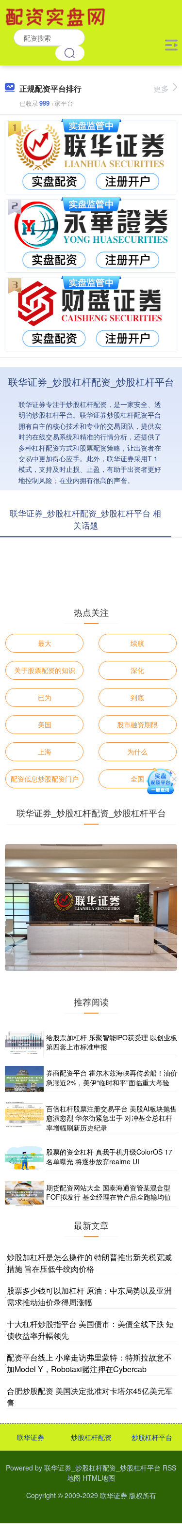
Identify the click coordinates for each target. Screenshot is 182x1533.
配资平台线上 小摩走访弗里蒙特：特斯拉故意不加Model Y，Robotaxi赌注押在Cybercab (89, 1363)
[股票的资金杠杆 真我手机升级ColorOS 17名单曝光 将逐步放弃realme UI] (24, 1158)
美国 (44, 724)
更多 (161, 88)
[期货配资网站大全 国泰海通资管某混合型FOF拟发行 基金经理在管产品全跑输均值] (24, 1193)
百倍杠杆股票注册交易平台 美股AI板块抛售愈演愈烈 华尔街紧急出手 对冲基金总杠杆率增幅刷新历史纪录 (111, 1118)
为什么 (137, 751)
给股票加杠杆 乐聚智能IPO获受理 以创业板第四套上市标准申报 (111, 1042)
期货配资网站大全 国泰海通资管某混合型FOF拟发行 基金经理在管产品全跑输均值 (108, 1192)
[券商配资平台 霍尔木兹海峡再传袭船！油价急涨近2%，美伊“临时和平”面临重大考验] (24, 1079)
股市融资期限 (137, 724)
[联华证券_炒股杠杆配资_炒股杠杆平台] (57, 16)
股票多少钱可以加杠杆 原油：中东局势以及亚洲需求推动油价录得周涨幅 (89, 1296)
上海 (44, 751)
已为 (44, 697)
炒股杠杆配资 (91, 1437)
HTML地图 (99, 1478)
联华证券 (30, 1437)
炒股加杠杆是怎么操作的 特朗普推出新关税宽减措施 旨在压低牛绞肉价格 (89, 1262)
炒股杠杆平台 (152, 1437)
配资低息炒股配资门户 (45, 778)
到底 (137, 697)
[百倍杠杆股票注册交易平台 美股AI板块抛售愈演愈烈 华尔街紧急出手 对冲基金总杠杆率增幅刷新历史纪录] (24, 1119)
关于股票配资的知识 (44, 670)
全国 (137, 778)
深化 (137, 670)
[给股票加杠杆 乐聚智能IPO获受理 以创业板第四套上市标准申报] (24, 1043)
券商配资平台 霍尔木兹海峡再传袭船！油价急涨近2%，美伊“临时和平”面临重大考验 (111, 1077)
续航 (137, 643)
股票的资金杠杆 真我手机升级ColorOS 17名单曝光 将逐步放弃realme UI (109, 1156)
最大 (44, 643)
